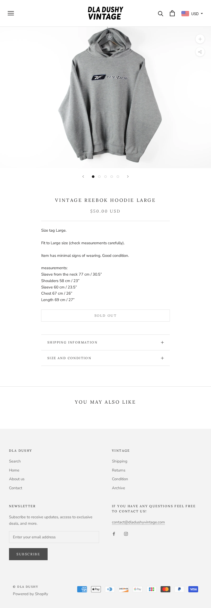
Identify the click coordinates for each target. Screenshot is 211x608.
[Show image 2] (99, 176)
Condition (120, 479)
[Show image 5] (118, 176)
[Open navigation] (11, 13)
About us (16, 479)
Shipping (119, 461)
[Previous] (83, 176)
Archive (118, 488)
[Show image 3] (105, 176)
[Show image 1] (93, 176)
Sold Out (105, 315)
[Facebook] (114, 533)
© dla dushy (25, 586)
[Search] (160, 13)
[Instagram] (126, 533)
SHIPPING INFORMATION (72, 342)
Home (14, 470)
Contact (15, 488)
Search (15, 461)
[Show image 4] (111, 176)
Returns (118, 470)
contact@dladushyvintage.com (138, 522)
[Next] (128, 176)
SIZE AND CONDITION (69, 358)
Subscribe (28, 554)
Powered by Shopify (30, 593)
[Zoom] (200, 38)
